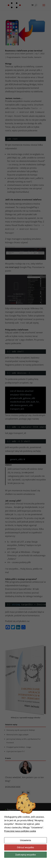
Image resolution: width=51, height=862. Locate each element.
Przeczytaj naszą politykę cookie (20, 831)
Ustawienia (25, 840)
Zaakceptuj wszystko (25, 854)
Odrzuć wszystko (25, 847)
